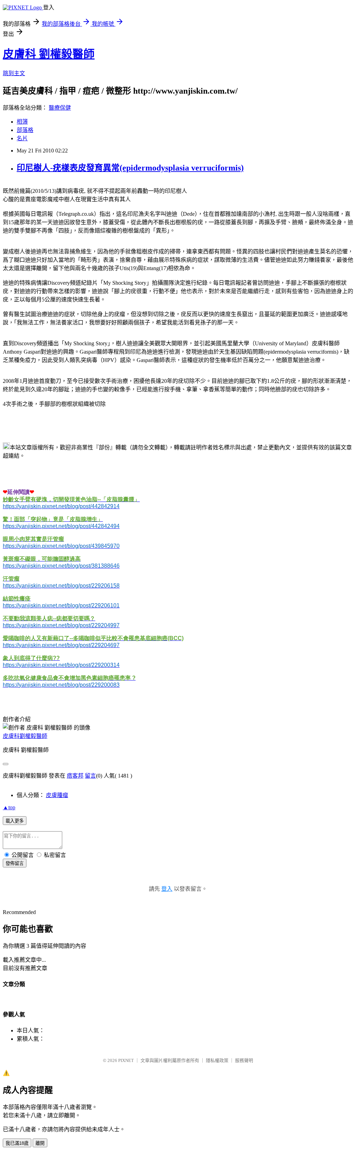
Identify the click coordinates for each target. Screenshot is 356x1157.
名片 (22, 138)
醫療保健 (60, 108)
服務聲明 (244, 1060)
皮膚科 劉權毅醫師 (49, 54)
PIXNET (126, 1060)
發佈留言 (15, 863)
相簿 (22, 122)
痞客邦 (75, 776)
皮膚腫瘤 (57, 795)
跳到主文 (14, 73)
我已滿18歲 (17, 1143)
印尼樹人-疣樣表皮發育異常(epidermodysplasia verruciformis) (130, 167)
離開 (39, 1143)
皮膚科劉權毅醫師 (25, 736)
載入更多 (15, 821)
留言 (90, 776)
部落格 (25, 130)
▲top (9, 807)
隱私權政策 (217, 1060)
